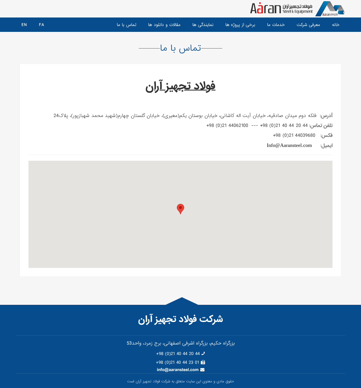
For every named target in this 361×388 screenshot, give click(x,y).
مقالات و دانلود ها (164, 24)
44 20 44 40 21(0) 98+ (178, 354)
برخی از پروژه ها (240, 24)
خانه (336, 24)
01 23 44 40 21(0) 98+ (177, 362)
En (24, 24)
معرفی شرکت (308, 24)
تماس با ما (126, 24)
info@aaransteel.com (178, 369)
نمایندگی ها (202, 24)
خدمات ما (276, 24)
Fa (41, 24)
